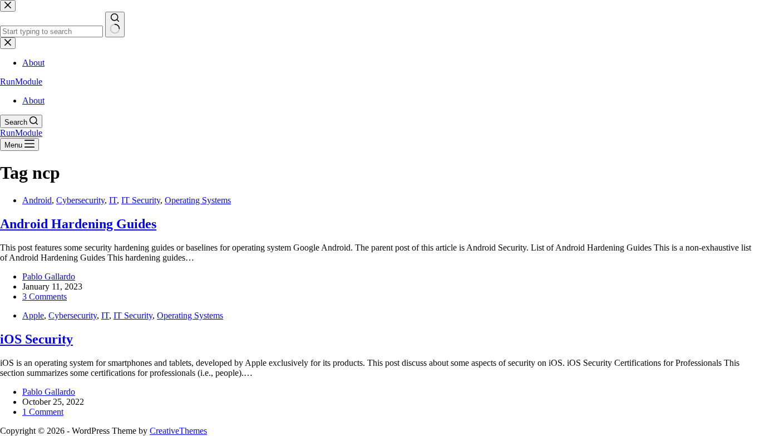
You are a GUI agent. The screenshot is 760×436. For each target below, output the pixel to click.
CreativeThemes (178, 430)
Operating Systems (198, 200)
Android (37, 200)
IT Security (140, 200)
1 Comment (42, 412)
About (33, 100)
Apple (33, 315)
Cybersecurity (80, 200)
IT (113, 200)
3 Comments (44, 296)
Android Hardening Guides (78, 224)
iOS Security (36, 339)
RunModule (21, 81)
